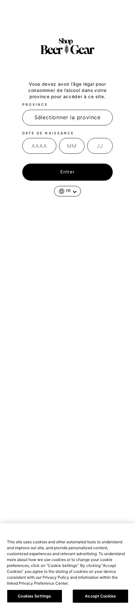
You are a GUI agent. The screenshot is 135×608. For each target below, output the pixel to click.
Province (35, 104)
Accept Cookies (100, 596)
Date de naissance (48, 133)
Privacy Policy (84, 583)
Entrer (67, 171)
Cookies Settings (34, 596)
